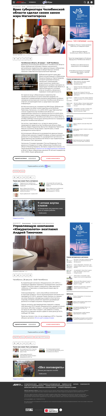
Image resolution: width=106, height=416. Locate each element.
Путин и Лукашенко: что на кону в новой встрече (82, 297)
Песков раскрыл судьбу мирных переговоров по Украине (81, 313)
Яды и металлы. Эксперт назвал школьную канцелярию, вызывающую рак (82, 83)
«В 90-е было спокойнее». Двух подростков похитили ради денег (82, 276)
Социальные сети (85, 384)
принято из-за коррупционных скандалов (50, 148)
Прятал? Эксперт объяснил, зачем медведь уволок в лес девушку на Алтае (82, 88)
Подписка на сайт (66, 384)
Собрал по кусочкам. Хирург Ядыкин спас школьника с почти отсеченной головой (83, 99)
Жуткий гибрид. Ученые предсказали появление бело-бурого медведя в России (83, 104)
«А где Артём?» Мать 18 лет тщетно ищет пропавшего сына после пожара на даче (83, 272)
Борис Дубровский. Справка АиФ (29, 193)
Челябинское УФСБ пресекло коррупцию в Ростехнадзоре (80, 65)
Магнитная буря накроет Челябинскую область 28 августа (80, 52)
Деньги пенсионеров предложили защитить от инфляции (82, 302)
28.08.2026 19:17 (17, 223)
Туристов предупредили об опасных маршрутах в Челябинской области (80, 59)
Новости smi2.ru (18, 218)
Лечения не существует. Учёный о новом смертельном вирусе (82, 287)
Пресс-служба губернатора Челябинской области (35, 54)
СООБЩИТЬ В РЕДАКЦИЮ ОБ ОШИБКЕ (67, 387)
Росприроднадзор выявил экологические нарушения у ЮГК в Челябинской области (55, 350)
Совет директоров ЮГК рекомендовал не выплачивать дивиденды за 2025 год (28, 356)
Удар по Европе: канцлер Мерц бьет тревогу (82, 124)
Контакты (75, 384)
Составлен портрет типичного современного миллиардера (81, 135)
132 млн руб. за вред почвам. (44, 318)
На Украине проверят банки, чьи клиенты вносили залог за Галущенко (81, 308)
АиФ (26, 271)
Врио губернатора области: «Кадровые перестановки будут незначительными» (28, 190)
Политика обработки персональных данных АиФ (58, 385)
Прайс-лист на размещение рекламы (34, 385)
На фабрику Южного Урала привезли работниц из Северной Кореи (79, 45)
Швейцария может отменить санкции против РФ (83, 130)
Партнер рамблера (38, 409)
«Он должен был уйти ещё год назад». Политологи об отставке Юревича (54, 184)
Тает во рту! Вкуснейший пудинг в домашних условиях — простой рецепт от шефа (82, 282)
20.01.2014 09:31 (17, 6)
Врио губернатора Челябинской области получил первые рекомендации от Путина (54, 190)
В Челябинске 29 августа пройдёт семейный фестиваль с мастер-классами (79, 72)
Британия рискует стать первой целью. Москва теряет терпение (81, 140)
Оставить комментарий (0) (53, 158)
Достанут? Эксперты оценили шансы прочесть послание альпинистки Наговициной (83, 261)
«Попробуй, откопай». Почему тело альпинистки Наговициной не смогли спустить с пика (83, 110)
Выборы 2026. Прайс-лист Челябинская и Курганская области (40, 387)
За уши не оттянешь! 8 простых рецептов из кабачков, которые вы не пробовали (83, 94)
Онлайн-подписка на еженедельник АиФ (49, 384)
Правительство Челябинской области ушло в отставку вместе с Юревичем (29, 184)
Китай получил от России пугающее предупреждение (82, 119)
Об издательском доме (30, 384)
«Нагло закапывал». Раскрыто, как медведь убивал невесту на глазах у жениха (83, 266)
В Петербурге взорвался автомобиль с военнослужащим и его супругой (83, 318)
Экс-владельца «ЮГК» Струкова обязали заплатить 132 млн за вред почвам (28, 350)
